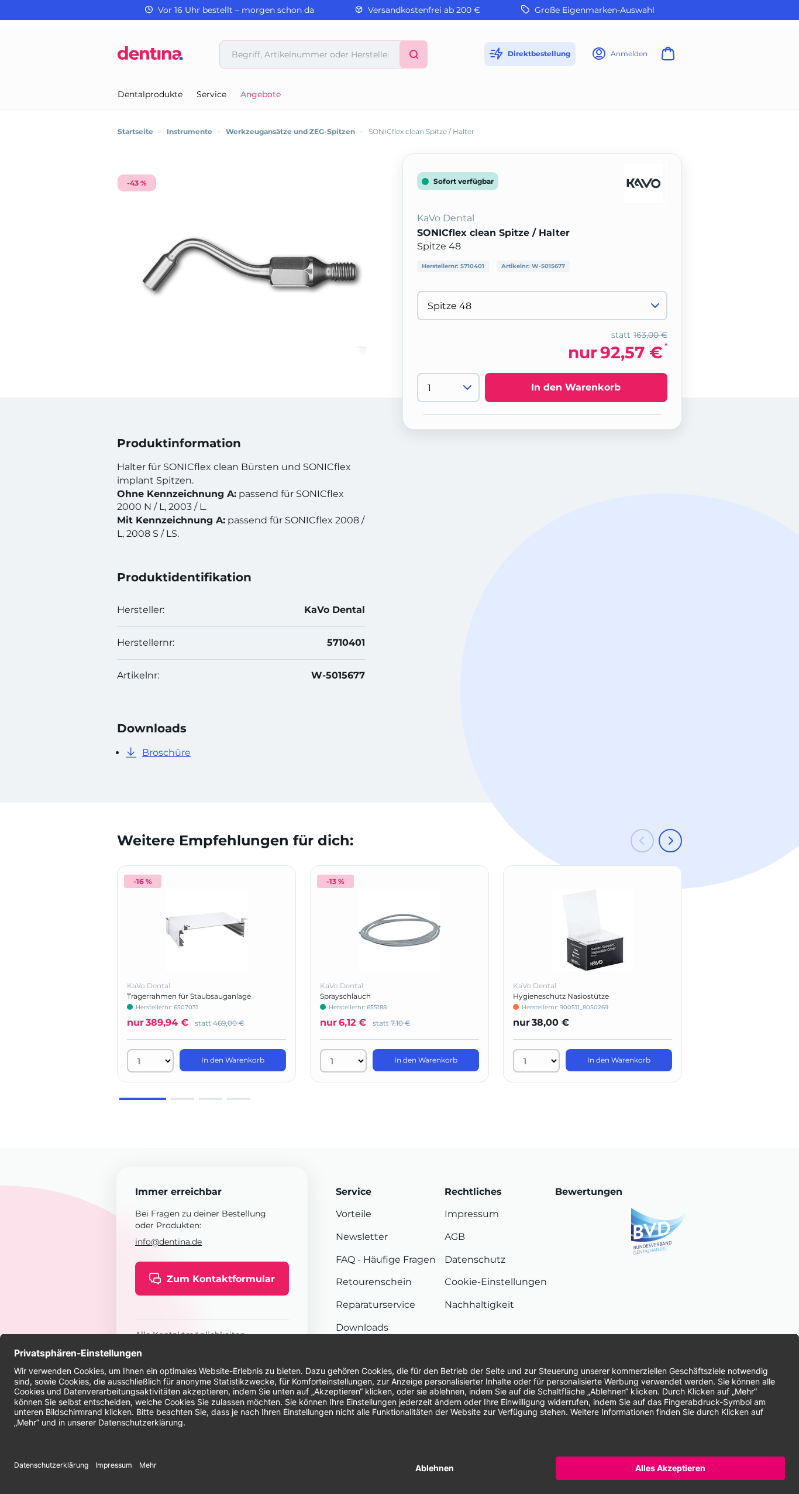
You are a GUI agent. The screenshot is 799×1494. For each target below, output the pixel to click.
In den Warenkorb (576, 387)
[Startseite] (150, 57)
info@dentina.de (168, 1241)
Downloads (362, 1327)
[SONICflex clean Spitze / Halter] (250, 269)
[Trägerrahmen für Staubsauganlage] (206, 930)
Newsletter (362, 1236)
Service (211, 94)
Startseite (135, 131)
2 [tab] (182, 1099)
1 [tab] (142, 1099)
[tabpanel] (206, 973)
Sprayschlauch (345, 996)
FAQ (345, 1259)
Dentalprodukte (150, 94)
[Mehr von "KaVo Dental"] (643, 182)
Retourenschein (374, 1281)
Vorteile (353, 1213)
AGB (455, 1236)
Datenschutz (475, 1259)
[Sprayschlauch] (399, 930)
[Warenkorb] (670, 57)
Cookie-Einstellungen (496, 1281)
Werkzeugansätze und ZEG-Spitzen (290, 131)
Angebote (260, 94)
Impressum (472, 1213)
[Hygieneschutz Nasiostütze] (592, 930)
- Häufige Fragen (395, 1259)
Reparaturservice (375, 1304)
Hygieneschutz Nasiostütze (561, 996)
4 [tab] (238, 1099)
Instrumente (189, 131)
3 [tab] (210, 1099)
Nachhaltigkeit (479, 1304)
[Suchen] (413, 54)
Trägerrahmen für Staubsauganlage (189, 996)
